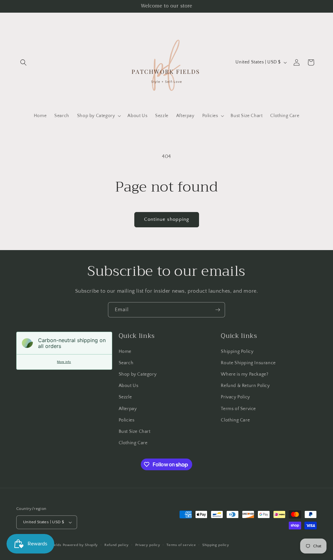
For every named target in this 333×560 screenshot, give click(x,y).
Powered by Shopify (80, 545)
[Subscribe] (217, 309)
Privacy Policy (235, 397)
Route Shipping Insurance (248, 363)
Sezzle (125, 397)
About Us (129, 385)
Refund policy (116, 545)
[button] (23, 62)
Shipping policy (215, 545)
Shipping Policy (237, 351)
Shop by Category (138, 374)
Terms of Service (238, 408)
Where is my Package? (244, 374)
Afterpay (128, 408)
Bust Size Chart (135, 431)
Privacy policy (147, 545)
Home (125, 351)
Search (126, 363)
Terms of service (181, 545)
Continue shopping (166, 219)
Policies (127, 420)
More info (64, 362)
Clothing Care (133, 443)
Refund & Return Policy (245, 385)
